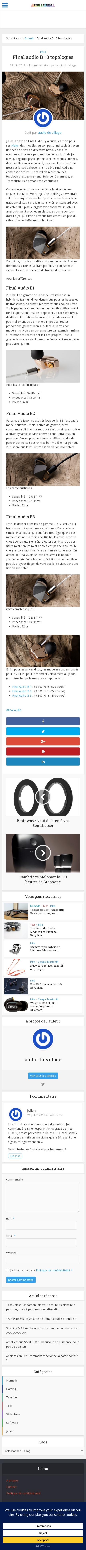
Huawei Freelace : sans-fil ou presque (46, 967)
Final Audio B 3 (22, 695)
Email (11, 1236)
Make (15, 145)
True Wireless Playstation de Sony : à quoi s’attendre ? (41, 1319)
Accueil (29, 38)
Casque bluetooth (48, 962)
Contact (11, 1487)
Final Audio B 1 (22, 687)
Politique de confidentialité (53, 1270)
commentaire (15, 1179)
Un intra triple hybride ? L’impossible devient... (45, 948)
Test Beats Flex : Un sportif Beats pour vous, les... (47, 911)
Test (45, 906)
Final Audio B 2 (22, 691)
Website (11, 1253)
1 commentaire (38, 65)
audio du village (66, 65)
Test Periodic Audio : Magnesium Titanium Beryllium (43, 932)
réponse (15, 1156)
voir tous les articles (43, 1076)
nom (10, 1218)
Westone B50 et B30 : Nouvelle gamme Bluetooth (43, 1006)
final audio (14, 710)
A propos (12, 1480)
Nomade (35, 906)
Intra (43, 52)
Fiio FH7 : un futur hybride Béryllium (46, 986)
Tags (43, 1442)
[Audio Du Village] (43, 5)
